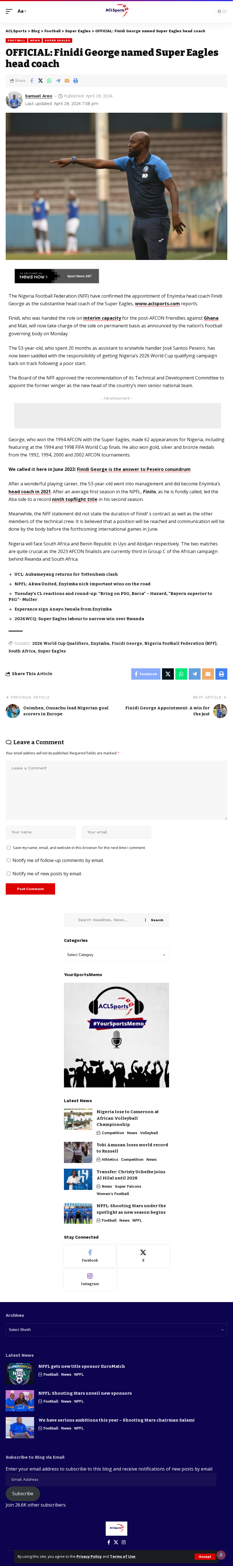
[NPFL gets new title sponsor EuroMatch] (20, 1373)
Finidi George (127, 643)
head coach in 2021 (30, 491)
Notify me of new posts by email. (47, 874)
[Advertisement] (117, 415)
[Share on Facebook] (32, 80)
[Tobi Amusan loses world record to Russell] (78, 1152)
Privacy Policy (89, 1556)
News (35, 40)
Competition (113, 1133)
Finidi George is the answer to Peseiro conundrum (134, 469)
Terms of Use (122, 1556)
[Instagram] (90, 1280)
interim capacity (102, 318)
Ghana (211, 318)
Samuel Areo (38, 96)
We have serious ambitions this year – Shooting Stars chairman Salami (116, 1420)
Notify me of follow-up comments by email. (58, 860)
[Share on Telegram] (58, 80)
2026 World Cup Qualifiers (60, 643)
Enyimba (100, 643)
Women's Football (113, 1194)
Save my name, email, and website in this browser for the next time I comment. (79, 847)
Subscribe (22, 1493)
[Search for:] (109, 920)
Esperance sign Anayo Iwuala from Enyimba (63, 609)
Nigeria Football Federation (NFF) (180, 643)
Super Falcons (128, 1186)
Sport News (76, 276)
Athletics (110, 1159)
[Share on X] (40, 80)
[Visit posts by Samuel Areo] (14, 99)
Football (16, 40)
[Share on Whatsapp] (49, 80)
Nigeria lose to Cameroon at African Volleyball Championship (128, 1118)
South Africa (22, 651)
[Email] (67, 80)
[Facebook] (90, 1256)
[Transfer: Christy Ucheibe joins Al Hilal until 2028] (78, 1179)
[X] (143, 1256)
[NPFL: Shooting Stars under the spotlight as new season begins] (78, 1213)
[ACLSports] (116, 11)
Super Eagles (57, 40)
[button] (205, 1557)
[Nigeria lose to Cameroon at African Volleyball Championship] (78, 1119)
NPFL (137, 1220)
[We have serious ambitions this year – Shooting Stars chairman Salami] (20, 1427)
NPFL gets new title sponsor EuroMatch (81, 1366)
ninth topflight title (74, 499)
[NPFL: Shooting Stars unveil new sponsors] (20, 1400)
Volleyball (149, 1133)
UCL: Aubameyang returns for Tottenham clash (66, 574)
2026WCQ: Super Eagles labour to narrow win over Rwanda (79, 618)
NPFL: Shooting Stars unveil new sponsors (85, 1393)
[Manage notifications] (221, 1554)
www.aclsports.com (157, 303)
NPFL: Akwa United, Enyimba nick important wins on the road (82, 583)
